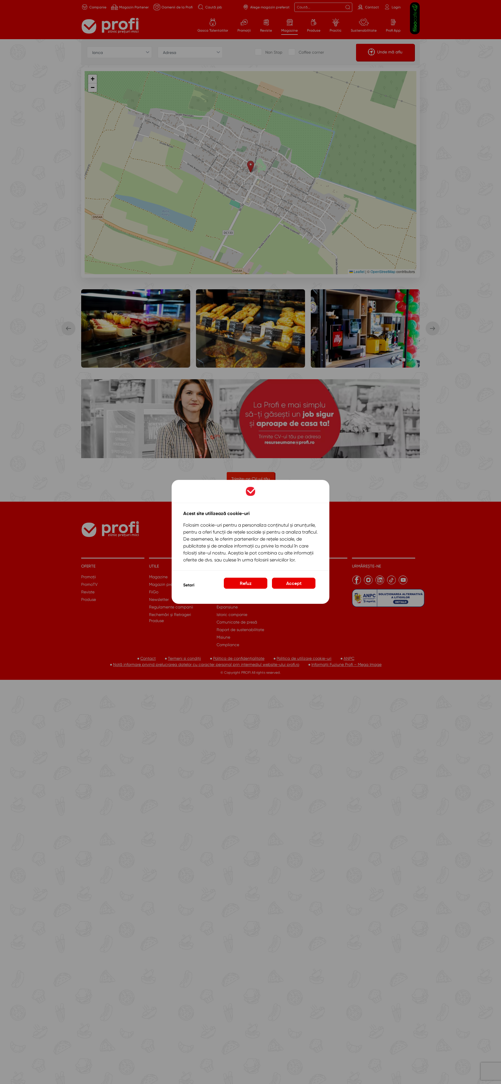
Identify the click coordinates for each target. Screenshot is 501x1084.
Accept (294, 583)
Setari (188, 585)
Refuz (246, 583)
